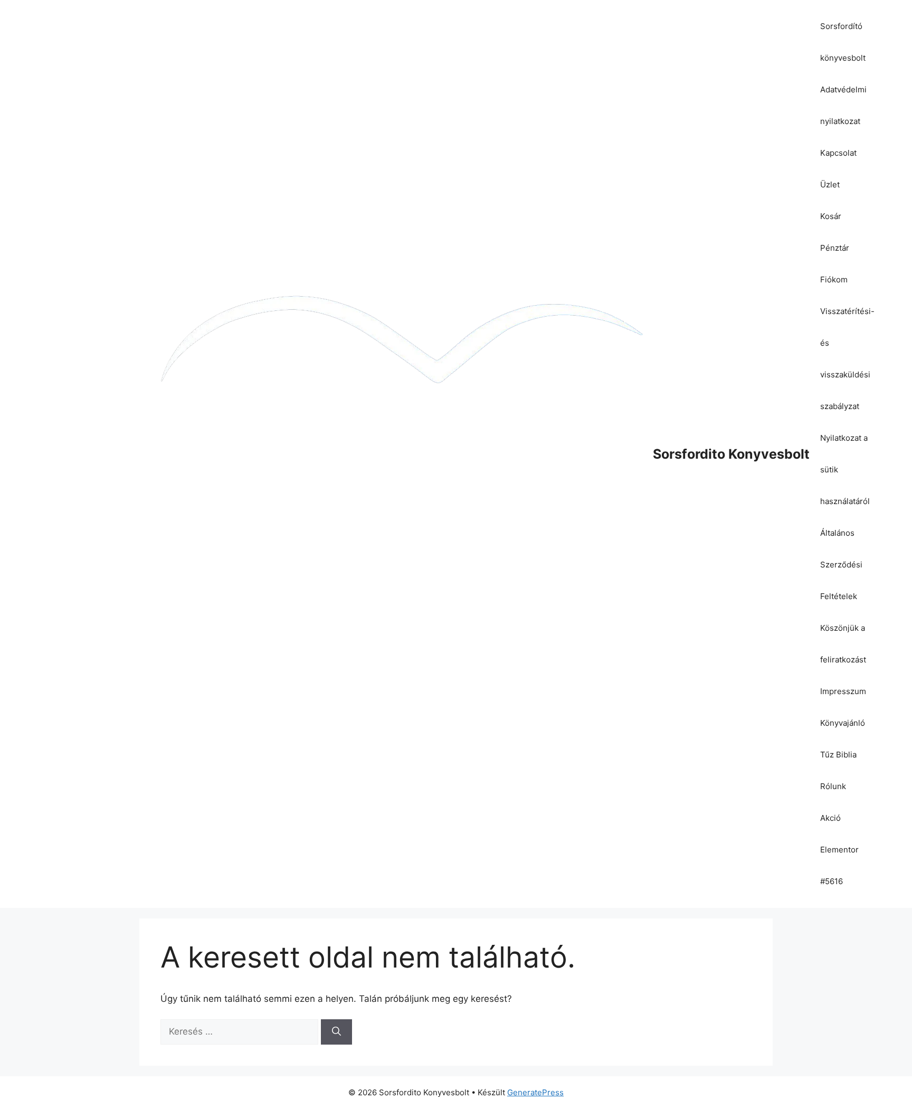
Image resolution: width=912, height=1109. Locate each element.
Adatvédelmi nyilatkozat (843, 105)
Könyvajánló (842, 723)
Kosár (830, 216)
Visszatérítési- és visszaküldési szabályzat (847, 358)
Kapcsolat (838, 153)
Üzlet (830, 184)
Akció (830, 818)
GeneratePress (535, 1092)
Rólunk (833, 786)
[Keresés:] (240, 1031)
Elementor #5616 (839, 865)
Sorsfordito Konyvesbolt (731, 454)
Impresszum (843, 691)
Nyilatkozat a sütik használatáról (845, 469)
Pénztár (834, 248)
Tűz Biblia (838, 755)
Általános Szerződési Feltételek (841, 564)
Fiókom (834, 279)
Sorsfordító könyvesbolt (843, 42)
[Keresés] (336, 1032)
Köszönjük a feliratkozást (843, 644)
